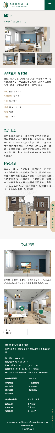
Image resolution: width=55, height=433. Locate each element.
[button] (5, 39)
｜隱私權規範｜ (28, 429)
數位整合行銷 (11, 399)
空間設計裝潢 (34, 399)
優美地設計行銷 (16, 345)
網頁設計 (33, 378)
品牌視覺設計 (11, 378)
